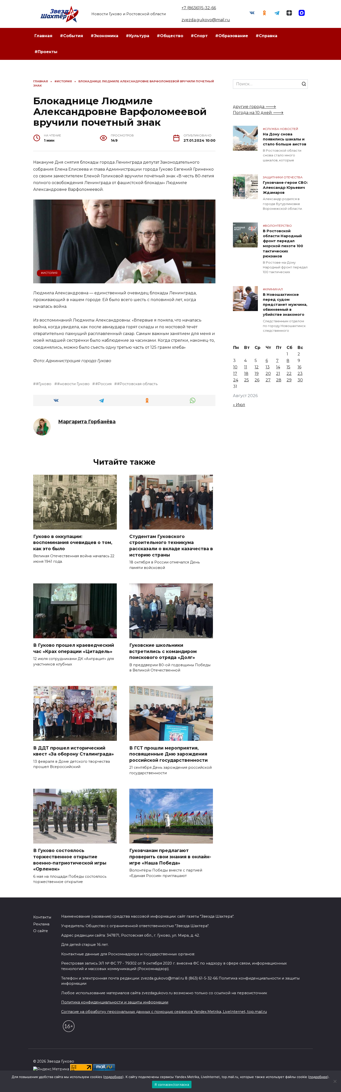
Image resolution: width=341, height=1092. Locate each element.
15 (288, 367)
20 (268, 373)
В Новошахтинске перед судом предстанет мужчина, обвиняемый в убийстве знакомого (285, 304)
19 (257, 373)
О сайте (40, 931)
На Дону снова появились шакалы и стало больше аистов (284, 139)
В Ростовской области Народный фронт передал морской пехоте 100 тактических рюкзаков (283, 243)
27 (268, 380)
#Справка (266, 35)
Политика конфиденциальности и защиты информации (114, 1002)
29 (289, 380)
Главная (43, 35)
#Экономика (104, 35)
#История (49, 273)
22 (289, 373)
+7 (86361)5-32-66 (198, 7)
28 (278, 380)
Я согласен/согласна (172, 1085)
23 (300, 373)
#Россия (103, 384)
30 (300, 380)
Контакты (42, 917)
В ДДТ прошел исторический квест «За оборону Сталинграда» (73, 751)
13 (268, 367)
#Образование (231, 35)
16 (299, 367)
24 (235, 380)
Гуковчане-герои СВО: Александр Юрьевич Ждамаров (285, 187)
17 (235, 373)
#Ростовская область (137, 384)
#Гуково (43, 384)
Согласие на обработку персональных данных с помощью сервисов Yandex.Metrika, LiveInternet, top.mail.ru (164, 1011)
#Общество (170, 35)
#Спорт (199, 35)
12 (257, 367)
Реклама (41, 924)
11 (245, 367)
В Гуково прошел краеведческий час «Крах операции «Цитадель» (73, 648)
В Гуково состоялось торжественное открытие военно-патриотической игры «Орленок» (69, 860)
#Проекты (45, 51)
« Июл (239, 404)
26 (257, 380)
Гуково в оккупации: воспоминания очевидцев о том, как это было (72, 542)
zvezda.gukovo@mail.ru (205, 19)
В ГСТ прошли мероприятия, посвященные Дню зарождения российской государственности (168, 754)
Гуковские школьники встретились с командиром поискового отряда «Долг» (163, 651)
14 (278, 367)
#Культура (137, 35)
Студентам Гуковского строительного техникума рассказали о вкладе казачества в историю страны (171, 545)
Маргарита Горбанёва (87, 422)
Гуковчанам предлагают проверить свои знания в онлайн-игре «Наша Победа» (170, 856)
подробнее (113, 1077)
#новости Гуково (73, 384)
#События (71, 35)
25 (246, 380)
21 (278, 373)
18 (246, 373)
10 (235, 367)
